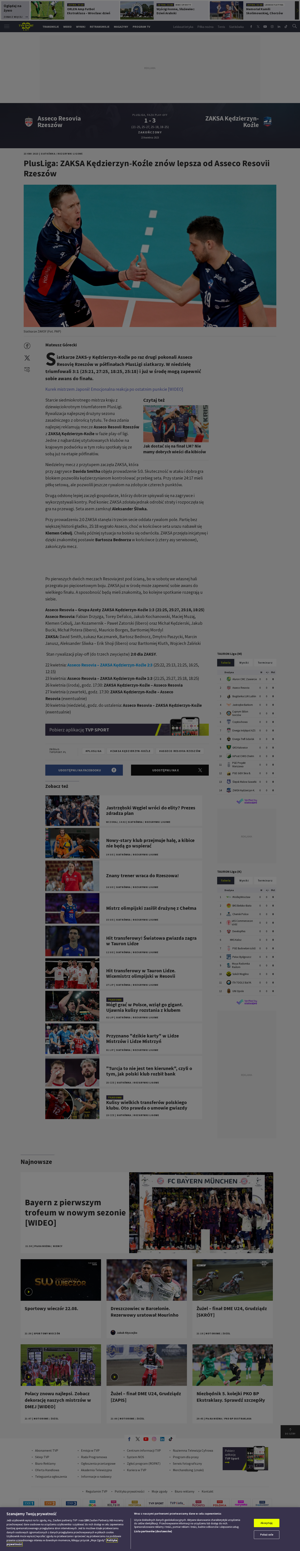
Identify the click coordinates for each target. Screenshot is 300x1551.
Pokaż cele (266, 1534)
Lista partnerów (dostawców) (153, 1531)
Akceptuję (267, 1523)
